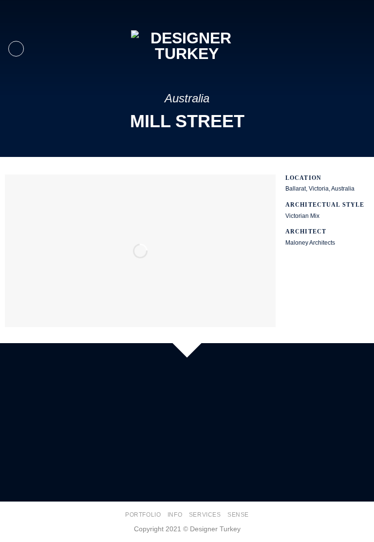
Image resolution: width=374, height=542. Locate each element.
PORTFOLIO (143, 514)
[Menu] (16, 49)
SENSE (238, 514)
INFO (175, 514)
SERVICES (205, 514)
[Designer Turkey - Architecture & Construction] (187, 48)
